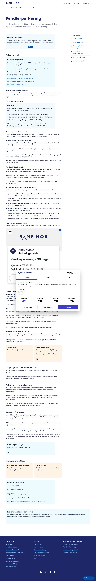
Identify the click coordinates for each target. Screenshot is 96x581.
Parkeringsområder (42, 347)
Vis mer (30, 47)
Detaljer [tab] (48, 277)
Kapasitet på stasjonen (79, 57)
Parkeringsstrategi (15, 444)
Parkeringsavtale (77, 38)
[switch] (40, 301)
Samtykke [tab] (27, 277)
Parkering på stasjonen (79, 42)
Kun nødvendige (28, 307)
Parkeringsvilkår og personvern (20, 512)
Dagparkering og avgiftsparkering (18, 465)
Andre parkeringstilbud (79, 61)
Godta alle (68, 307)
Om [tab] (69, 277)
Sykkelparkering (41, 465)
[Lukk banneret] (77, 272)
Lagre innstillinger (48, 307)
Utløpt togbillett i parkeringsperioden (78, 47)
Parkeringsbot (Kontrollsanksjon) (78, 52)
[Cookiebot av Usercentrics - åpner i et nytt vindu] (68, 273)
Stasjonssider (12, 347)
